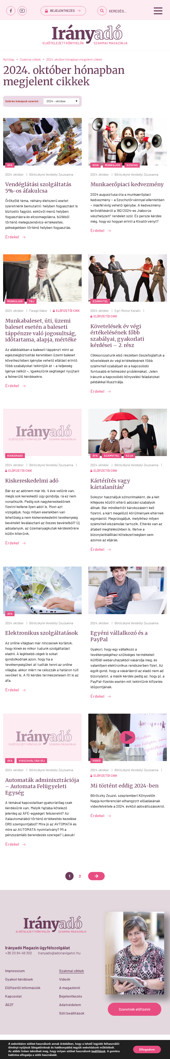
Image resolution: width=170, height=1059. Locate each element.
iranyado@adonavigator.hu (59, 953)
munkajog (112, 165)
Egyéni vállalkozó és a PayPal (119, 636)
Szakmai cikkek (71, 970)
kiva (95, 165)
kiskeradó (15, 455)
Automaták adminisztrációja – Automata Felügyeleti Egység (42, 786)
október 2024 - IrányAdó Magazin (85, 34)
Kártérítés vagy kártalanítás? (110, 483)
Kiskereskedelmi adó (31, 480)
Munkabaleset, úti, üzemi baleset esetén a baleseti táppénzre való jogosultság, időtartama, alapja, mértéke (40, 330)
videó (96, 760)
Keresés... (117, 11)
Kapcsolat (13, 996)
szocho (132, 165)
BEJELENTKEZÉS (62, 10)
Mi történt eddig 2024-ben (124, 785)
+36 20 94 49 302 (18, 953)
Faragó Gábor (38, 310)
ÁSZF (9, 1004)
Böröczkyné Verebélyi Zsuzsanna (51, 174)
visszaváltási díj (32, 760)
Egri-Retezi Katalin (127, 310)
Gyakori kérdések (19, 979)
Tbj (31, 301)
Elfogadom (147, 1049)
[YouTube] (22, 10)
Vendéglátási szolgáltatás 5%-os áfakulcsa (38, 187)
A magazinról (69, 987)
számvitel (100, 301)
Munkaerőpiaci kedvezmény (127, 184)
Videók (64, 979)
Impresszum (15, 970)
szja (129, 455)
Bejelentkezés (70, 996)
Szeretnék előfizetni (134, 1009)
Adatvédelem (70, 1004)
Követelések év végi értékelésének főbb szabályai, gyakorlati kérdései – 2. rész (117, 336)
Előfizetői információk (22, 987)
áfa (9, 165)
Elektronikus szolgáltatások (41, 633)
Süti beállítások (71, 1013)
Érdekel (12, 237)
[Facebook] (10, 10)
